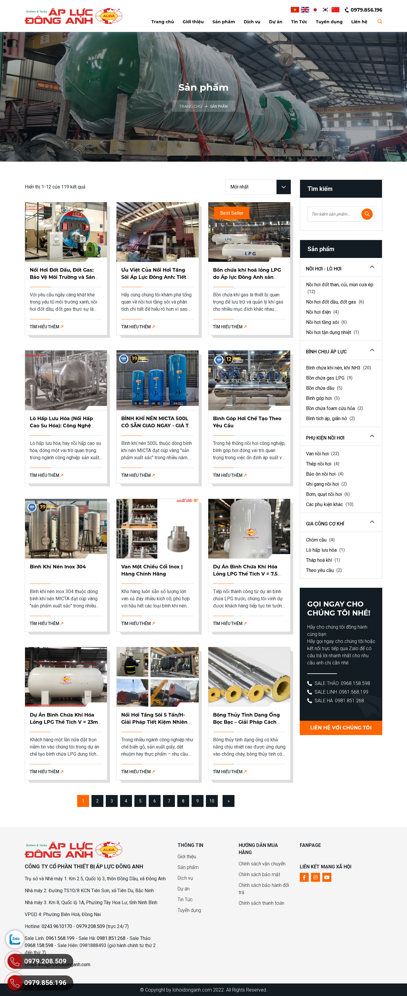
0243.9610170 (57, 926)
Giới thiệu (187, 856)
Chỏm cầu (317, 540)
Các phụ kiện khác (325, 504)
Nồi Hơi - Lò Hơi (323, 269)
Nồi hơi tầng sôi (323, 322)
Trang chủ (191, 106)
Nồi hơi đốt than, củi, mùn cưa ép (339, 284)
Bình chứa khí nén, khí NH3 (334, 368)
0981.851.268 (349, 700)
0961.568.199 (353, 692)
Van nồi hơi (318, 454)
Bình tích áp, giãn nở (327, 418)
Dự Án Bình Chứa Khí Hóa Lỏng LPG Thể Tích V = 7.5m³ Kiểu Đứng (249, 574)
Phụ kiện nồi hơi (325, 438)
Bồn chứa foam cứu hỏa (331, 408)
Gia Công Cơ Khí (325, 524)
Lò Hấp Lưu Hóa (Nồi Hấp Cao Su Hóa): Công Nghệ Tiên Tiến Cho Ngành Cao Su (65, 426)
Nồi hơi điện (319, 312)
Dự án (183, 889)
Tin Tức (185, 899)
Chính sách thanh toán (261, 903)
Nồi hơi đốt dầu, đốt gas (331, 302)
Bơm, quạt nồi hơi (324, 494)
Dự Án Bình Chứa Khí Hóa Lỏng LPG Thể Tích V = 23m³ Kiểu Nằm (65, 722)
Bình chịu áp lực (326, 352)
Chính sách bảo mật (259, 874)
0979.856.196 (366, 10)
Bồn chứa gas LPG (326, 378)
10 (211, 801)
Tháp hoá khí (319, 560)
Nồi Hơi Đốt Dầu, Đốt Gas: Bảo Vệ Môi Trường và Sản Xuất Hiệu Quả (62, 277)
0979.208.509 (90, 926)
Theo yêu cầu (320, 570)
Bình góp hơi (319, 398)
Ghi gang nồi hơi (323, 484)
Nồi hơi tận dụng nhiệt (329, 332)
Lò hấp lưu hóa (322, 550)
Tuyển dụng (189, 910)
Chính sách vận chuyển (262, 864)
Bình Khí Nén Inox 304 (58, 567)
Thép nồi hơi (319, 464)
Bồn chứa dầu (320, 388)
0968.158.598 (355, 683)
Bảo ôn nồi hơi (321, 474)
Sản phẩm (188, 867)
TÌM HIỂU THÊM (45, 326)
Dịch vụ (185, 878)
